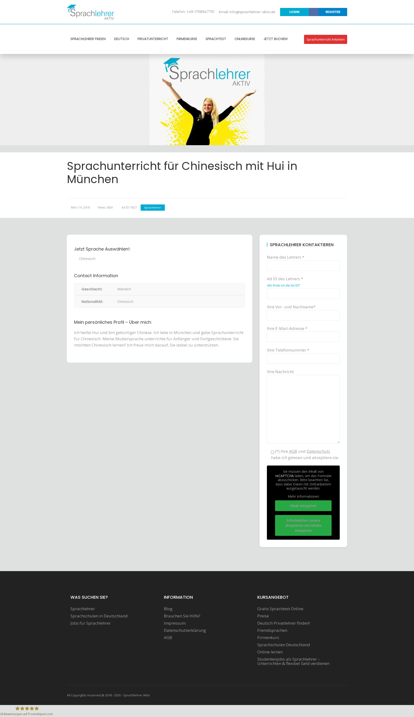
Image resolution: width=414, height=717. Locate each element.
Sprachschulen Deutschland (283, 645)
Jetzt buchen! (276, 38)
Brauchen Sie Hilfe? (182, 616)
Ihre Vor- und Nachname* (291, 307)
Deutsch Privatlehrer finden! (283, 623)
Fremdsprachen (272, 630)
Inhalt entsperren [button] (303, 505)
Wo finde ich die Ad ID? (283, 285)
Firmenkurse (187, 38)
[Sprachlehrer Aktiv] (91, 11)
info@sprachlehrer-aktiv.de (252, 12)
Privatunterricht (153, 38)
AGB (168, 637)
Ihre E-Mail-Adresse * (287, 328)
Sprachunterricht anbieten (325, 39)
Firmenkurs (268, 637)
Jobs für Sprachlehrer (90, 623)
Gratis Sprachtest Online (280, 609)
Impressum (175, 623)
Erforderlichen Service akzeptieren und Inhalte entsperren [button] (303, 525)
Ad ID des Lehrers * (285, 281)
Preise (263, 616)
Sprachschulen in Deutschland (99, 616)
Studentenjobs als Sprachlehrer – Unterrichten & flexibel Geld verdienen (293, 661)
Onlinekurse (245, 38)
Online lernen (270, 652)
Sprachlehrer (152, 207)
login (294, 12)
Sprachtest (216, 38)
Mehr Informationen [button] (303, 496)
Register (333, 12)
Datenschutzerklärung (185, 630)
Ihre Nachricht (280, 371)
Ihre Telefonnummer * (288, 350)
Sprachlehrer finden (88, 38)
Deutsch (121, 38)
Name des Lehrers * (285, 257)
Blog (168, 609)
